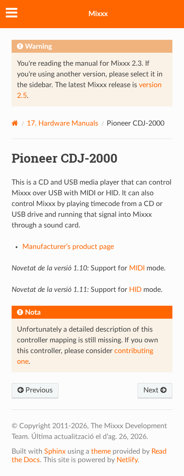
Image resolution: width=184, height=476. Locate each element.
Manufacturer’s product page (68, 246)
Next (151, 390)
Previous (38, 390)
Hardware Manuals (62, 123)
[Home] (15, 123)
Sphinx (55, 451)
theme (101, 451)
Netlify (127, 459)
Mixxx (98, 13)
